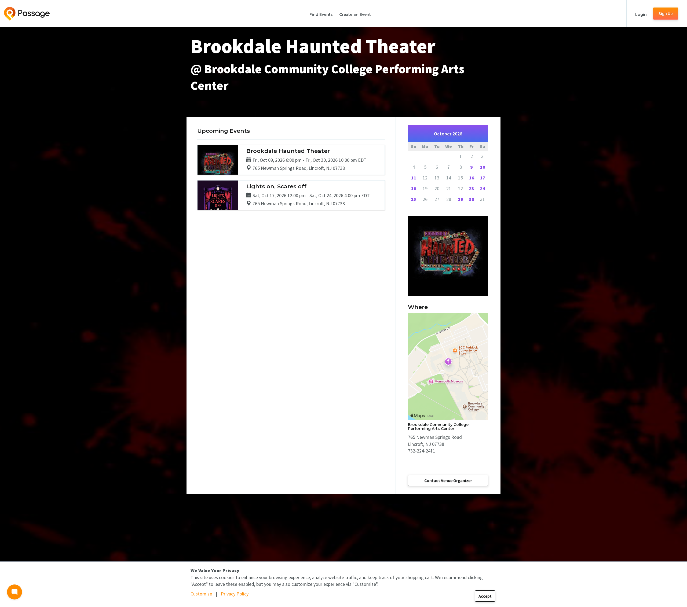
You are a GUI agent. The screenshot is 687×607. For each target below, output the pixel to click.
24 (482, 188)
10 (482, 167)
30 (471, 199)
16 (471, 178)
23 (471, 188)
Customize (201, 594)
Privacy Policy (235, 594)
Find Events (321, 14)
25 (413, 199)
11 (413, 178)
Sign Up (666, 13)
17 (482, 178)
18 (413, 188)
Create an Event (355, 14)
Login (641, 14)
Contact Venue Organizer (448, 480)
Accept (485, 596)
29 (460, 199)
